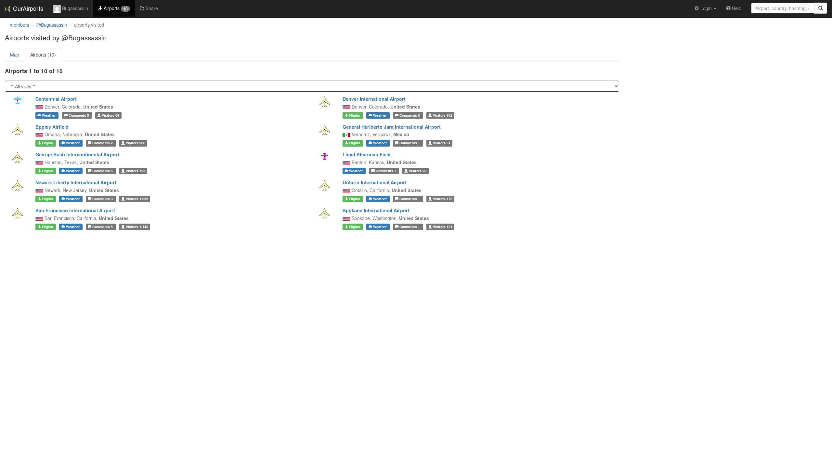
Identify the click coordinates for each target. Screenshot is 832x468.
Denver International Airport (374, 99)
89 (110, 115)
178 (442, 198)
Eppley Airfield (52, 127)
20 (417, 170)
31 (441, 142)
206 (135, 142)
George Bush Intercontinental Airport (77, 154)
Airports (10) (43, 54)
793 (135, 170)
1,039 (137, 198)
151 (442, 226)
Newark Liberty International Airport (75, 182)
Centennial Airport (56, 99)
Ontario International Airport (375, 182)
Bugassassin (74, 8)
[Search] (820, 8)
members (19, 24)
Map (14, 54)
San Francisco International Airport (75, 210)
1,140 (137, 226)
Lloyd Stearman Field (367, 154)
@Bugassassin (51, 24)
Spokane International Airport (376, 210)
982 (442, 115)
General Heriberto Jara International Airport (392, 127)
